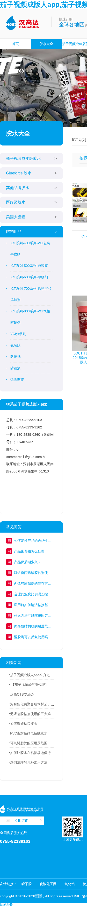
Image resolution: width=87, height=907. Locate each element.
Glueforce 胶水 (18, 173)
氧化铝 (70, 884)
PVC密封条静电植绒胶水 (28, 733)
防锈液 (15, 368)
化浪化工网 (48, 884)
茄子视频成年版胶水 (23, 158)
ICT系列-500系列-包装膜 (29, 266)
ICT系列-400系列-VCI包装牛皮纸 (30, 248)
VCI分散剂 (18, 334)
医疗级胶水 (15, 202)
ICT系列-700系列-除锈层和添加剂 (30, 294)
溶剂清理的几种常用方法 (28, 762)
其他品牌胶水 (17, 188)
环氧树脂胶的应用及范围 (28, 743)
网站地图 (7, 905)
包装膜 (15, 345)
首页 (15, 44)
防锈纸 (15, 357)
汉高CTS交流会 (22, 694)
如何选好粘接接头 (23, 724)
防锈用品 (14, 231)
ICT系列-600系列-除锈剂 (29, 277)
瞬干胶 (27, 884)
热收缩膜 (17, 379)
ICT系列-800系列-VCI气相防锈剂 (30, 316)
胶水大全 (46, 44)
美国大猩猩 (15, 217)
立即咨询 (21, 821)
